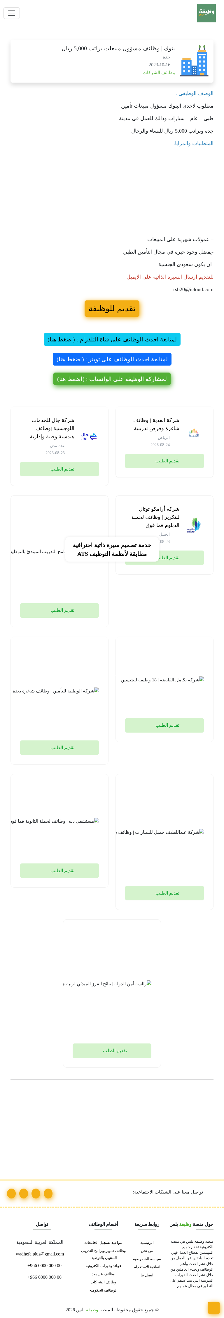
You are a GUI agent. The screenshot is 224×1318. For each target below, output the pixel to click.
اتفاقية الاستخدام (147, 1267)
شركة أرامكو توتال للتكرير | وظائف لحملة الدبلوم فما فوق (155, 517)
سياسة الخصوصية (147, 1259)
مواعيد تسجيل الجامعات (103, 1243)
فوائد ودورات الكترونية (103, 1266)
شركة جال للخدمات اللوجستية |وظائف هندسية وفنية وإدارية (52, 428)
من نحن (147, 1251)
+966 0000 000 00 (44, 1265)
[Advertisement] (112, 193)
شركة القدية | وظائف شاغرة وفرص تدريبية (156, 424)
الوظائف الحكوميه (103, 1290)
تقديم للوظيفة (112, 308)
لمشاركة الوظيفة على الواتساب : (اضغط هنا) (112, 379)
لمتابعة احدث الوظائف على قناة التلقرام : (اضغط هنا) (112, 339)
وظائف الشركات (158, 72)
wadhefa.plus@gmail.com (40, 1253)
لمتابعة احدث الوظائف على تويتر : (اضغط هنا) (112, 359)
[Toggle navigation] (12, 13)
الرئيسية (147, 1243)
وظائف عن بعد (103, 1274)
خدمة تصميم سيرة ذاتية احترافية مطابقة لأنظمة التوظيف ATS (112, 549)
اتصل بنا (147, 1275)
